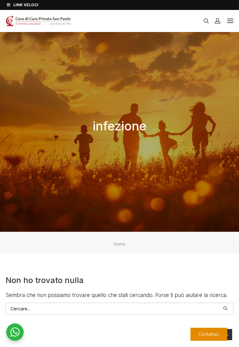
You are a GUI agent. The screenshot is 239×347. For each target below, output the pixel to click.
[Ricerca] (203, 21)
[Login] (214, 21)
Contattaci (208, 334)
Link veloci (25, 4)
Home (119, 243)
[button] (225, 308)
